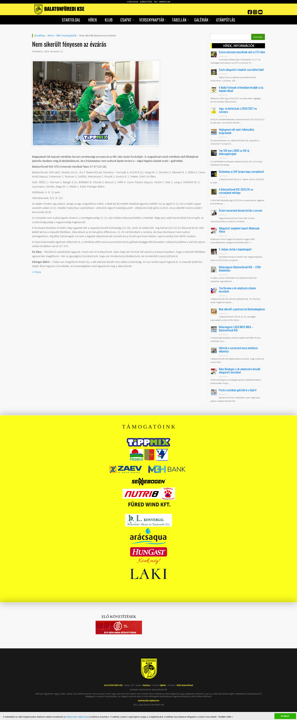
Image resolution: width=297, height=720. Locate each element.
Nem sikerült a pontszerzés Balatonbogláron (242, 309)
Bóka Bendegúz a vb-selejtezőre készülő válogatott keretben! (239, 370)
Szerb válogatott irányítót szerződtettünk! (241, 70)
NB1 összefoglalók (66, 35)
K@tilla (163, 685)
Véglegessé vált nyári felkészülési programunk (236, 131)
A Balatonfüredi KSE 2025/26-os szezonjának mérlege (236, 191)
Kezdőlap (39, 35)
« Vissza (36, 272)
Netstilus (146, 685)
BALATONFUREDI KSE (113, 685)
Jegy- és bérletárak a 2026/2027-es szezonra (238, 110)
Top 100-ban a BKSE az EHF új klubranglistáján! (234, 152)
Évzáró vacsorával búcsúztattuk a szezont (240, 210)
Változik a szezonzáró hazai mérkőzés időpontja (238, 349)
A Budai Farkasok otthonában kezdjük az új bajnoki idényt (241, 89)
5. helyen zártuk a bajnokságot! (235, 249)
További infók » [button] (225, 717)
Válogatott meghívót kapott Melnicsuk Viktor (239, 229)
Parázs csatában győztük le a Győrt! (237, 390)
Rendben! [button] (285, 716)
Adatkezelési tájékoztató (77, 717)
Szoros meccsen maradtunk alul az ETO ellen (242, 52)
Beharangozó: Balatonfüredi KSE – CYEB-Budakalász (240, 268)
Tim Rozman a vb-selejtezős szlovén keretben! (237, 289)
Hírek (50, 35)
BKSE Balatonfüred (185, 685)
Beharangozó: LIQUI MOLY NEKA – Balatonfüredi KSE (236, 328)
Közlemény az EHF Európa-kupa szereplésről (241, 172)
